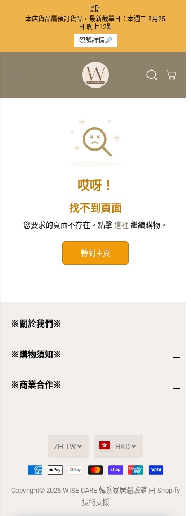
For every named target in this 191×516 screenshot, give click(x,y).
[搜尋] (151, 74)
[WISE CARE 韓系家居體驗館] (95, 75)
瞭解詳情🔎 (95, 40)
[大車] (170, 74)
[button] (17, 75)
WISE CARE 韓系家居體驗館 (105, 490)
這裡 (121, 225)
